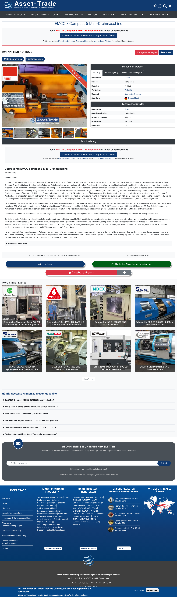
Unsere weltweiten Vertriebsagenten (9, 541)
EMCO (127, 77)
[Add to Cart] (124, 272)
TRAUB (95, 516)
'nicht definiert (97, 503)
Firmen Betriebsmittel (131, 15)
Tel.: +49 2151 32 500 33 (77, 583)
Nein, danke (139, 590)
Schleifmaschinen (44, 519)
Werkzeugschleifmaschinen (48, 524)
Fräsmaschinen (43, 527)
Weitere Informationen (78, 595)
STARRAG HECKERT (82, 516)
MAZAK (95, 500)
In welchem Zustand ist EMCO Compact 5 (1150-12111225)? (31, 407)
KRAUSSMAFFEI (87, 522)
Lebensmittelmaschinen (100, 15)
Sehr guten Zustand (133, 94)
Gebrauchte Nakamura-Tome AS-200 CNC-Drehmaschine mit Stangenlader (22, 323)
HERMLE (76, 524)
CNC (127, 109)
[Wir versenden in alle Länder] (159, 506)
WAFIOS (81, 508)
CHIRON (76, 511)
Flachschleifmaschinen (55, 530)
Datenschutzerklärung (11, 530)
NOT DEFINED (80, 505)
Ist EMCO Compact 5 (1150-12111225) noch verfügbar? (29, 400)
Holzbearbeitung (158, 15)
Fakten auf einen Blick (17, 243)
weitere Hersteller (88, 548)
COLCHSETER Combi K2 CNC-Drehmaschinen (155, 367)
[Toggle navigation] (159, 5)
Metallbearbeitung (14, 15)
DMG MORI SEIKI (88, 513)
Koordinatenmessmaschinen (49, 511)
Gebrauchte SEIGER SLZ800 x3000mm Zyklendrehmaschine (155, 323)
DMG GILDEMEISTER (81, 500)
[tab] (96, 73)
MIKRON (76, 503)
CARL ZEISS (91, 508)
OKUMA (76, 513)
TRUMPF (89, 497)
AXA (74, 508)
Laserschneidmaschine (47, 513)
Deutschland (133, 98)
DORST (76, 522)
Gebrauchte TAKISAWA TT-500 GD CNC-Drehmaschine (111, 367)
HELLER (100, 513)
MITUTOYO (85, 519)
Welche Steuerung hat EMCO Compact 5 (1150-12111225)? (31, 427)
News (4, 503)
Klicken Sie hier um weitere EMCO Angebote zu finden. (88, 35)
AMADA (91, 505)
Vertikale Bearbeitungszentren (50, 497)
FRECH (94, 519)
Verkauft (128, 90)
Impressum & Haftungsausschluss (16, 518)
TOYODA (99, 497)
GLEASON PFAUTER (90, 511)
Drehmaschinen (82, 41)
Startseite (6, 498)
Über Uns (6, 508)
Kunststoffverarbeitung (44, 15)
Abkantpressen (60, 519)
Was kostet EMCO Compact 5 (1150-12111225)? (26, 413)
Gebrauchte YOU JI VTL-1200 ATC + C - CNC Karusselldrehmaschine (66, 323)
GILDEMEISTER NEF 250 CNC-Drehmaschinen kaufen (66, 367)
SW (97, 522)
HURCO (99, 505)
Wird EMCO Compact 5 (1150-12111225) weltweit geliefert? (31, 420)
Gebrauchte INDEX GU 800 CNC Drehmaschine (110, 323)
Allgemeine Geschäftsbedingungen (12, 524)
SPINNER (86, 503)
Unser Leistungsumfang (12, 513)
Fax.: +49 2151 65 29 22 (100, 583)
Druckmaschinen (73, 15)
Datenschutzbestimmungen (82, 474)
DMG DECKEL (78, 497)
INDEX (75, 519)
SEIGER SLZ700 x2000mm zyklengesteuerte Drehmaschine (22, 367)
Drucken (167, 52)
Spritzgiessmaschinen (46, 508)
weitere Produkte (53, 548)
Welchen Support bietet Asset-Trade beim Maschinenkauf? (31, 434)
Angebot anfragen (148, 52)
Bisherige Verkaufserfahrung (14, 535)
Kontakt (5, 548)
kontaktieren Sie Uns (102, 41)
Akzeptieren (152, 590)
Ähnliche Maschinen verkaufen (133, 264)
